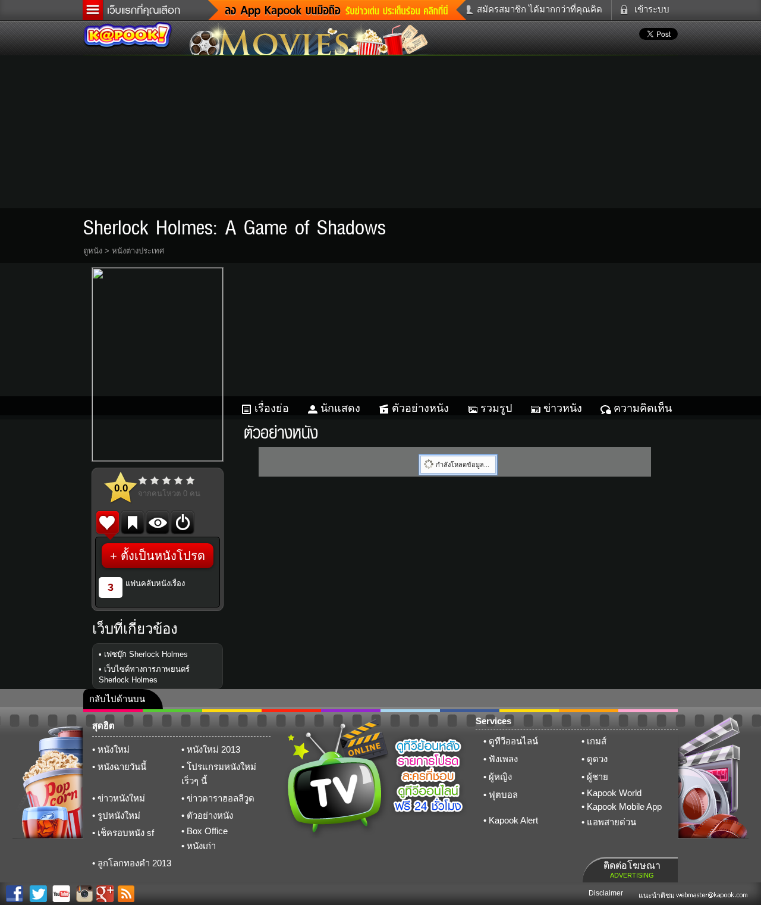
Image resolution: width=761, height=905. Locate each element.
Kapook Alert (513, 820)
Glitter (648, 710)
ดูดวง (597, 759)
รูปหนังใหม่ (119, 815)
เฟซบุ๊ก (291, 710)
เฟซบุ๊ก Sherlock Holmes (146, 654)
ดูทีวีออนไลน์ (513, 741)
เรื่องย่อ (271, 408)
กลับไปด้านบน (117, 699)
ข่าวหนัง (562, 408)
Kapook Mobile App (624, 806)
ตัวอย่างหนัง (420, 408)
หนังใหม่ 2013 (213, 749)
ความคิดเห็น (643, 408)
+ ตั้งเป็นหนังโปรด (157, 555)
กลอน (469, 710)
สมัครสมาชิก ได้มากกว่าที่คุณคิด (539, 9)
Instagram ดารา (410, 710)
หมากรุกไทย (588, 710)
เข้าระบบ (651, 9)
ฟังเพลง (503, 759)
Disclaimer (606, 893)
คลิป (113, 710)
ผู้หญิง (500, 777)
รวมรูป (496, 408)
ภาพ (172, 710)
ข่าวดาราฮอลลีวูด (220, 798)
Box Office (207, 831)
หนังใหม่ (114, 749)
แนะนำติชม (658, 895)
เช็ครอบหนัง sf (126, 833)
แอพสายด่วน (611, 822)
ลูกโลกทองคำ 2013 (134, 863)
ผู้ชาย (597, 777)
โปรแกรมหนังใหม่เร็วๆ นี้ (218, 774)
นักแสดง (340, 408)
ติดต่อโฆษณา (632, 869)
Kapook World (614, 793)
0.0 (121, 488)
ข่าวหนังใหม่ (121, 798)
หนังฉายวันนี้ (122, 767)
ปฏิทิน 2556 (232, 710)
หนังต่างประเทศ (138, 250)
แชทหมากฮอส (529, 710)
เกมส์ (596, 741)
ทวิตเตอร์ (350, 710)
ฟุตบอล (503, 795)
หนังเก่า (201, 846)
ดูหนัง (92, 250)
